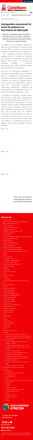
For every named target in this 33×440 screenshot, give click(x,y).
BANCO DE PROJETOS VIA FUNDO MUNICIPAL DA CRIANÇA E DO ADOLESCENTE (15, 222)
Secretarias (5, 369)
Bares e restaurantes (8, 225)
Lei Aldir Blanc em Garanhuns (10, 262)
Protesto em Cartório (8, 306)
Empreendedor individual (9, 245)
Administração (9, 371)
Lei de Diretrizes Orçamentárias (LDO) (12, 264)
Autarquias (5, 332)
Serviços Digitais (7, 315)
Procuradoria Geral (10, 396)
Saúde (7, 398)
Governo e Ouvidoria (11, 387)
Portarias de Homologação (9, 297)
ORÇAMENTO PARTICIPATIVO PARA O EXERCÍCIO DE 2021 (15, 281)
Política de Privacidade (11, 415)
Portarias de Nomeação (8, 299)
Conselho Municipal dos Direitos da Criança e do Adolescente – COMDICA (17, 359)
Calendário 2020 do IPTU (9, 229)
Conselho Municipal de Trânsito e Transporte (16, 356)
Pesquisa (5, 286)
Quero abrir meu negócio (9, 308)
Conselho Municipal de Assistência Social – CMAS (17, 345)
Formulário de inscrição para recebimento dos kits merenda (14, 252)
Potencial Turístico (7, 303)
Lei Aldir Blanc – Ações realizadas (11, 260)
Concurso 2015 (7, 234)
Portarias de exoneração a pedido (11, 293)
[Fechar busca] (30, 12)
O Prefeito (5, 277)
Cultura (7, 378)
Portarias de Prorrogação (9, 301)
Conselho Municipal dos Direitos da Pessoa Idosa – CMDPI (17, 362)
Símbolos (5, 319)
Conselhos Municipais (8, 339)
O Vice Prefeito (6, 279)
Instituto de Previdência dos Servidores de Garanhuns (18, 338)
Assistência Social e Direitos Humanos (15, 373)
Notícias (5, 15)
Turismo (5, 328)
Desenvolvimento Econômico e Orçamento (13, 367)
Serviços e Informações (9, 12)
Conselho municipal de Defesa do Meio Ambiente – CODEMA (18, 348)
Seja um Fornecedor (8, 312)
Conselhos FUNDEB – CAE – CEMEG (14, 365)
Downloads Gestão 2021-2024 (10, 238)
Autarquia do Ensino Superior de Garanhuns (16, 334)
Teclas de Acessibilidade (9, 323)
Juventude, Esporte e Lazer (12, 391)
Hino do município (7, 256)
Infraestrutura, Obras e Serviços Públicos (15, 389)
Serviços (5, 314)
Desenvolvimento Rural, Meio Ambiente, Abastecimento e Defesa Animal (19, 381)
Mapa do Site (6, 269)
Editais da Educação (8, 240)
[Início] (1, 15)
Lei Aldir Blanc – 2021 (8, 258)
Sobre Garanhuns (7, 321)
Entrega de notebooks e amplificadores (12, 247)
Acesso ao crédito (7, 220)
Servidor (5, 317)
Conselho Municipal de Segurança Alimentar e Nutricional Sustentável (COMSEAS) (16, 353)
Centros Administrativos (9, 233)
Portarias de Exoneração (9, 291)
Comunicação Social (10, 374)
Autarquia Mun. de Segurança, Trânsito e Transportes (18, 336)
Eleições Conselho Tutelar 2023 (10, 244)
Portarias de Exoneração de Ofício (11, 295)
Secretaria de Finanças (8, 310)
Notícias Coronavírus (8, 275)
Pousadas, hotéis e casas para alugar (11, 304)
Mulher (7, 393)
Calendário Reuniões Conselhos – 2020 (12, 231)
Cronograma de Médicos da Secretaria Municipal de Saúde (17, 236)
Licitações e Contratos (8, 266)
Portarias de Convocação (9, 288)
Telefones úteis (6, 326)
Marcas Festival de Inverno (9, 271)
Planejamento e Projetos (11, 395)
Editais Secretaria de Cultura (9, 242)
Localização (6, 268)
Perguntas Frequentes (8, 284)
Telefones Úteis (6, 325)
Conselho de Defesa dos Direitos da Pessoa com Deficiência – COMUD (17, 342)
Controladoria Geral (10, 376)
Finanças (8, 385)
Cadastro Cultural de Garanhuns (10, 227)
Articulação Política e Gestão (10, 330)
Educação (9, 15)
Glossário (5, 255)
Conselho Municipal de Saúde (13, 350)
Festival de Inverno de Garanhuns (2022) (13, 249)
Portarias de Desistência (8, 290)
